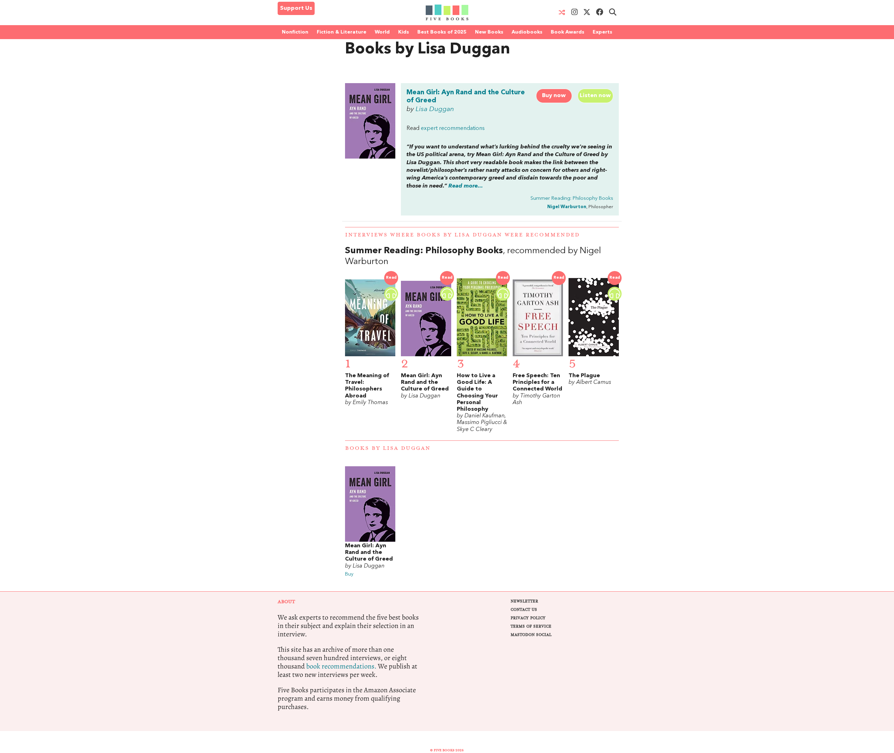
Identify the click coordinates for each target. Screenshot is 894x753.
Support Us (296, 8)
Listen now (595, 95)
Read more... (465, 186)
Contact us (524, 609)
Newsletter (524, 601)
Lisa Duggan (435, 109)
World (382, 32)
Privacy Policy (528, 618)
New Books (489, 32)
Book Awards (567, 32)
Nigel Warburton (566, 207)
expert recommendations (453, 128)
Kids (403, 32)
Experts (602, 32)
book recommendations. (341, 666)
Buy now (554, 95)
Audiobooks (527, 32)
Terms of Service (531, 626)
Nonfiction (295, 32)
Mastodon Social (531, 634)
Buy (349, 574)
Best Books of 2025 (442, 32)
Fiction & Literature (341, 32)
